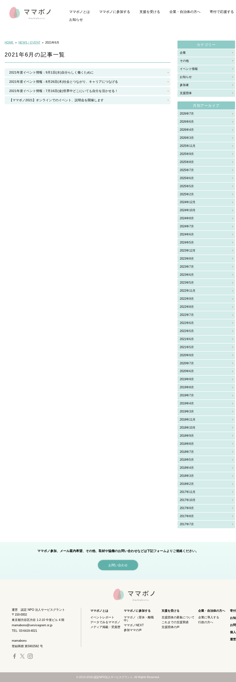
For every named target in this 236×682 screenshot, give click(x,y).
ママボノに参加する (114, 12)
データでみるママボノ (105, 622)
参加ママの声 (133, 630)
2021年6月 (187, 339)
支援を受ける (149, 12)
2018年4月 (187, 467)
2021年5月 (187, 347)
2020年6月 (187, 371)
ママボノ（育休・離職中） (139, 619)
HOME (9, 42)
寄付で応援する (222, 12)
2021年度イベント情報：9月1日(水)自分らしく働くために (51, 72)
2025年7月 (187, 170)
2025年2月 (187, 194)
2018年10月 (187, 427)
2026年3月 (187, 137)
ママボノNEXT (134, 625)
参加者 (184, 85)
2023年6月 (187, 274)
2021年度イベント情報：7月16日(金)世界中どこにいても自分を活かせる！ (63, 91)
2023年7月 (187, 266)
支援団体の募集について (178, 617)
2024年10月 (187, 210)
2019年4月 (187, 403)
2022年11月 (187, 290)
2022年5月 (187, 331)
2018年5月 (187, 459)
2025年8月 (187, 162)
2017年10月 (187, 500)
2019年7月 (187, 395)
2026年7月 (187, 113)
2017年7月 (187, 524)
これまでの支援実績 (175, 622)
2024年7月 (187, 226)
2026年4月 (187, 129)
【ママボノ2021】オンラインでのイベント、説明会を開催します (56, 100)
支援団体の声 (171, 627)
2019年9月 (187, 379)
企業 (183, 52)
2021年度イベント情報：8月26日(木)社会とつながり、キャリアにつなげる (63, 81)
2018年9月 (187, 435)
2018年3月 (187, 475)
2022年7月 (187, 315)
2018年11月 (187, 419)
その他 (184, 60)
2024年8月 (187, 218)
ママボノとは (79, 12)
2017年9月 (187, 508)
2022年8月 (187, 306)
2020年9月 (187, 355)
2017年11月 (187, 492)
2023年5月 (187, 282)
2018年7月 (187, 452)
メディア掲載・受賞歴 (105, 627)
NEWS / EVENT (29, 42)
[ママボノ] (25, 12)
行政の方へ (205, 622)
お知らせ (76, 19)
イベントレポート (102, 617)
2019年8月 (187, 387)
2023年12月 (187, 250)
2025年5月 (187, 186)
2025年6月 (187, 178)
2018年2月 (187, 484)
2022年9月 (187, 298)
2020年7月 (187, 363)
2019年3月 (187, 411)
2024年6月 (187, 234)
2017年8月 (187, 516)
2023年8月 (187, 258)
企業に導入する (208, 617)
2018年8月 (187, 443)
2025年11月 (187, 146)
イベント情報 (189, 69)
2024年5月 (187, 242)
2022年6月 (187, 323)
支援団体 (186, 93)
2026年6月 (187, 121)
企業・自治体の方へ (185, 12)
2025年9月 (187, 154)
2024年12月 (187, 202)
